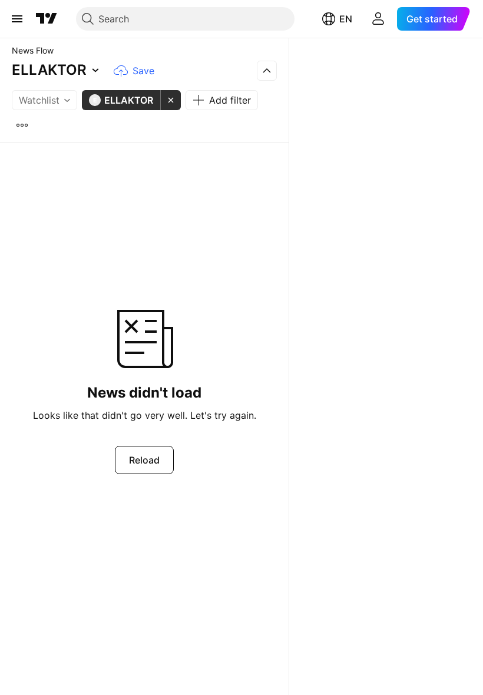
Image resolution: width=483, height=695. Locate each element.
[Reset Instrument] (171, 100)
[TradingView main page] (46, 19)
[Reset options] (22, 125)
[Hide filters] (267, 71)
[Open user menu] (378, 19)
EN (345, 19)
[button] (57, 71)
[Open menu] (17, 19)
